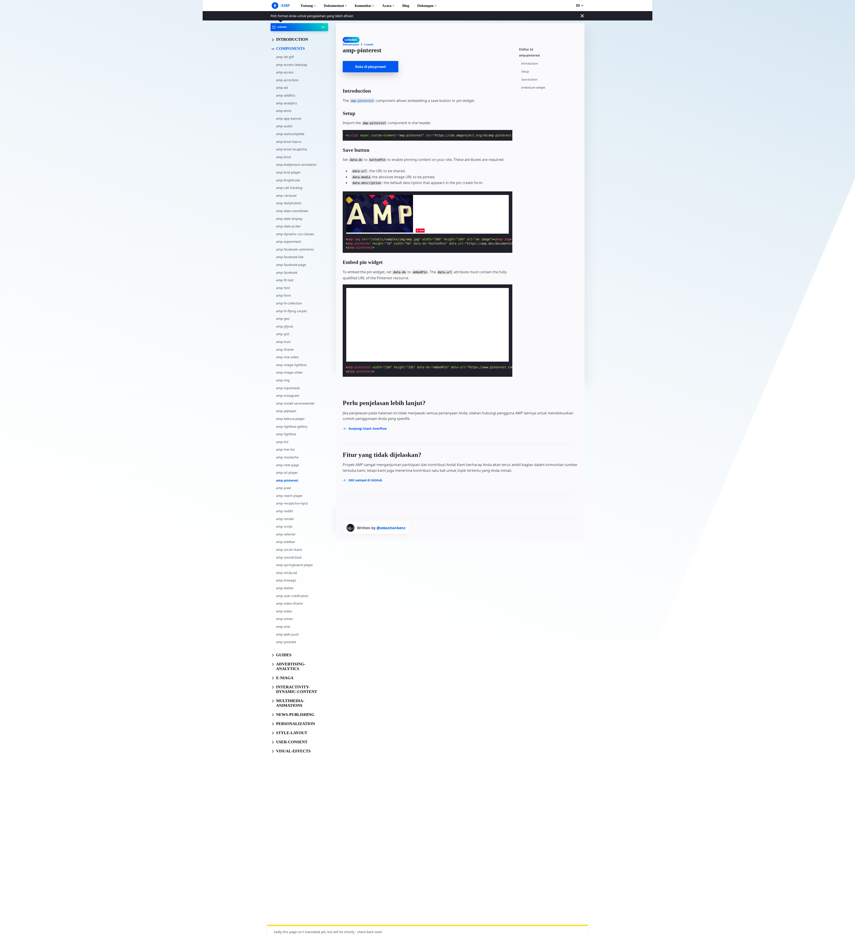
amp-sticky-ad (286, 572)
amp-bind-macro (288, 141)
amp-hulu (283, 342)
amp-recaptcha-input (292, 503)
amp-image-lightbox (291, 365)
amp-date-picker (288, 226)
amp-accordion (287, 80)
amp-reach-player (289, 495)
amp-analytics (286, 103)
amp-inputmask (288, 388)
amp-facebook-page (291, 265)
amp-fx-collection (289, 303)
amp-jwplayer (286, 411)
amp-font (283, 288)
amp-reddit (284, 511)
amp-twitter (285, 588)
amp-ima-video (287, 357)
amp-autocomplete (290, 134)
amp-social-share (289, 549)
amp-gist (282, 334)
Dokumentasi (334, 6)
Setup (525, 71)
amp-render (285, 519)
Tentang (306, 6)
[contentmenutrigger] (549, 49)
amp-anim (283, 111)
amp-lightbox (286, 434)
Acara (386, 6)
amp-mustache (287, 457)
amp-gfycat (284, 326)
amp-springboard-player (294, 565)
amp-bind (283, 157)
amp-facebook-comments (295, 249)
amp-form (283, 295)
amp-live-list (285, 449)
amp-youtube (286, 642)
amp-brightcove (288, 180)
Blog (405, 6)
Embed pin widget (533, 87)
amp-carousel (286, 195)
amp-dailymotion (288, 203)
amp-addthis (285, 95)
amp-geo (282, 318)
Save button (529, 79)
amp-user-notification (292, 596)
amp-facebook (286, 272)
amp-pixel (283, 488)
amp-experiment (288, 241)
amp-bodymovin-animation (296, 164)
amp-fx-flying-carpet (291, 311)
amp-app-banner (289, 118)
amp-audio (284, 126)
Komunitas (363, 6)
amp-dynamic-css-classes (295, 234)
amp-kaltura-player (290, 419)
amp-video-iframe (289, 603)
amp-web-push (287, 634)
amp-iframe (285, 349)
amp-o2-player (287, 472)
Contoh (368, 44)
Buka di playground (370, 67)
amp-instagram (287, 395)
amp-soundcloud (288, 557)
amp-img (283, 380)
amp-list (282, 442)
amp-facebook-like (289, 257)
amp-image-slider (289, 372)
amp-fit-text (284, 280)
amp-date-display (289, 218)
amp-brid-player (288, 172)
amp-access (285, 72)
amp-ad (282, 87)
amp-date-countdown (292, 211)
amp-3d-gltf (285, 57)
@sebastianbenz (391, 527)
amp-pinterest (287, 480)
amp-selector (286, 534)
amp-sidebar (285, 542)
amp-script (284, 526)
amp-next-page (287, 465)
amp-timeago (286, 580)
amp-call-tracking (289, 188)
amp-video (284, 611)
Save (421, 230)
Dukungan (425, 6)
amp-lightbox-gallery (291, 426)
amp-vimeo (284, 619)
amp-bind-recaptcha (291, 149)
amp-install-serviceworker (295, 403)
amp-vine (283, 626)
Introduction (529, 63)
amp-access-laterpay (291, 64)
